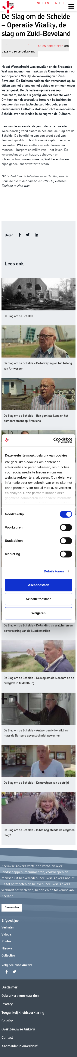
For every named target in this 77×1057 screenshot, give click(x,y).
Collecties (8, 955)
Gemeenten (12, 907)
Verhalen (7, 927)
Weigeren (38, 613)
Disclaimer (9, 987)
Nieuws (6, 948)
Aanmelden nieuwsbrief (19, 1046)
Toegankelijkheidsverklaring (22, 1013)
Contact (7, 1038)
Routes (6, 941)
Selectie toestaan (38, 599)
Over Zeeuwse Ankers (18, 1029)
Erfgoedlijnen (10, 920)
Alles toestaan (38, 585)
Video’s (6, 934)
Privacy (7, 1004)
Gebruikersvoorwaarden (20, 996)
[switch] (66, 527)
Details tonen (54, 571)
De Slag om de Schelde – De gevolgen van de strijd (36, 782)
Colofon (7, 1021)
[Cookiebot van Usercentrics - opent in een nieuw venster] (54, 440)
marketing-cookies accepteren (40, 45)
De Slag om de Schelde (18, 316)
